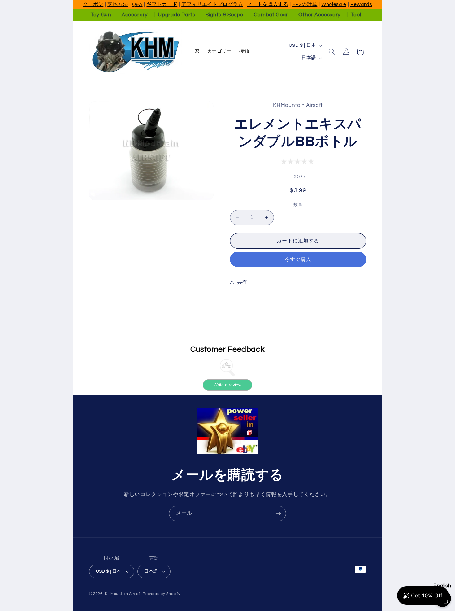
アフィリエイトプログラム (212, 4)
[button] (332, 52)
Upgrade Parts (176, 15)
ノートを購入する (267, 4)
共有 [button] (242, 282)
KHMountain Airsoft (123, 594)
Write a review (227, 384)
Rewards (361, 4)
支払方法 (117, 4)
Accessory (135, 15)
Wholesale (333, 4)
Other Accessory (319, 15)
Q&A (137, 4)
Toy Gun (101, 15)
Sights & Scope (224, 15)
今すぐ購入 (298, 259)
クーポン (93, 4)
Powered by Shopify (161, 594)
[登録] (278, 513)
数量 (297, 205)
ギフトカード (161, 4)
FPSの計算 (305, 4)
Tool (356, 15)
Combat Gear (271, 15)
